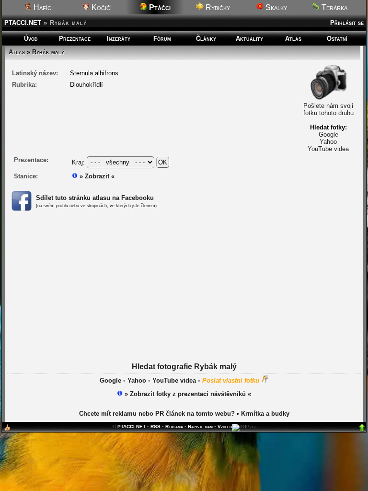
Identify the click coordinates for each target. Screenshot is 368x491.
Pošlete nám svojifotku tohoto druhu (328, 109)
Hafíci (42, 7)
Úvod (31, 38)
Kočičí (101, 7)
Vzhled (225, 426)
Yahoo (328, 141)
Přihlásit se (347, 22)
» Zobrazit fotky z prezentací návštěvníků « (187, 393)
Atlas (293, 38)
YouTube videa (328, 148)
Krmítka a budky (265, 413)
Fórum (162, 38)
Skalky (275, 7)
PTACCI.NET (22, 22)
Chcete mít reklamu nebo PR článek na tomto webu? (157, 413)
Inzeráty (118, 38)
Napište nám (200, 426)
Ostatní (337, 38)
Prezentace (75, 38)
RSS (155, 426)
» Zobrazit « (96, 176)
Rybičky (217, 7)
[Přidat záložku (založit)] (7, 430)
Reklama (174, 426)
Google (328, 134)
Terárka (333, 7)
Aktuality (249, 38)
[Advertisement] (184, 295)
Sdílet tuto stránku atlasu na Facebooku (95, 197)
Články (206, 38)
